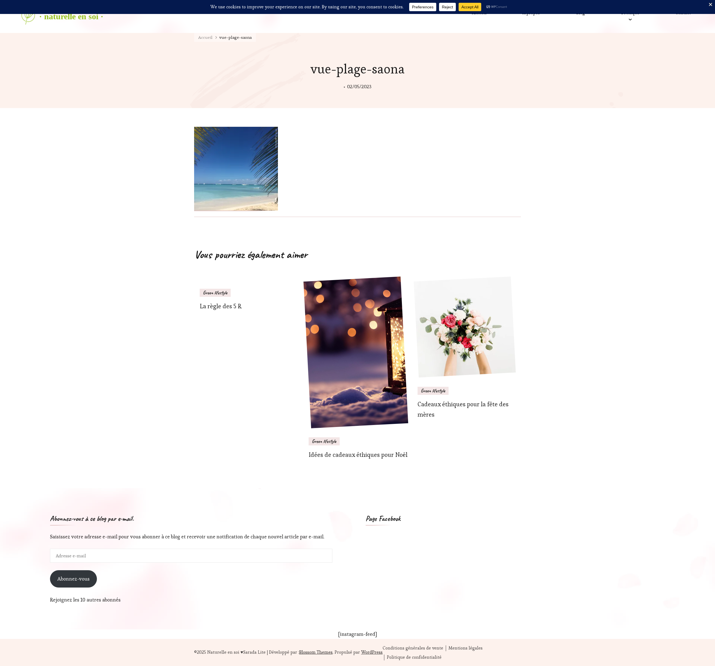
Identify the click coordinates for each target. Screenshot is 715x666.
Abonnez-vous (73, 579)
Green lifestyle (215, 293)
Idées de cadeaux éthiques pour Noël (358, 455)
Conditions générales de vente (413, 648)
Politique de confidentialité (414, 657)
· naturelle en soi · (71, 16)
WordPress (372, 652)
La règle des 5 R (221, 306)
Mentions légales (466, 648)
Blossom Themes (316, 652)
